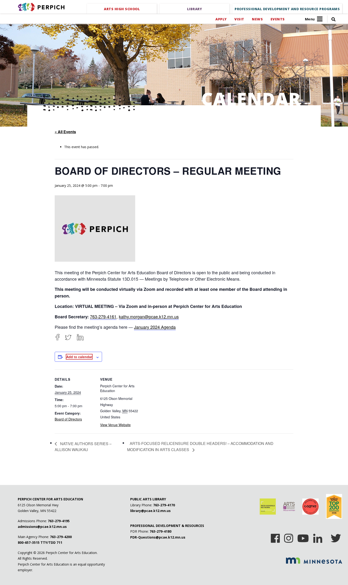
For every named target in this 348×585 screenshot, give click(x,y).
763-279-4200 (61, 537)
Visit (239, 19)
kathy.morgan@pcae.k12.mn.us (149, 316)
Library (194, 9)
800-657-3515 (29, 542)
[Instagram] (288, 536)
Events (278, 19)
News (257, 19)
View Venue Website (115, 424)
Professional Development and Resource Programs (287, 9)
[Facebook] (57, 337)
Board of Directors (68, 419)
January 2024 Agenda (155, 327)
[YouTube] (303, 536)
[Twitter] (68, 337)
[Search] (331, 19)
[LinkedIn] (80, 337)
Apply (221, 19)
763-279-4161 (103, 316)
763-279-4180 (160, 531)
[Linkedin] (317, 536)
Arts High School (122, 9)
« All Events (65, 131)
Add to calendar (79, 356)
